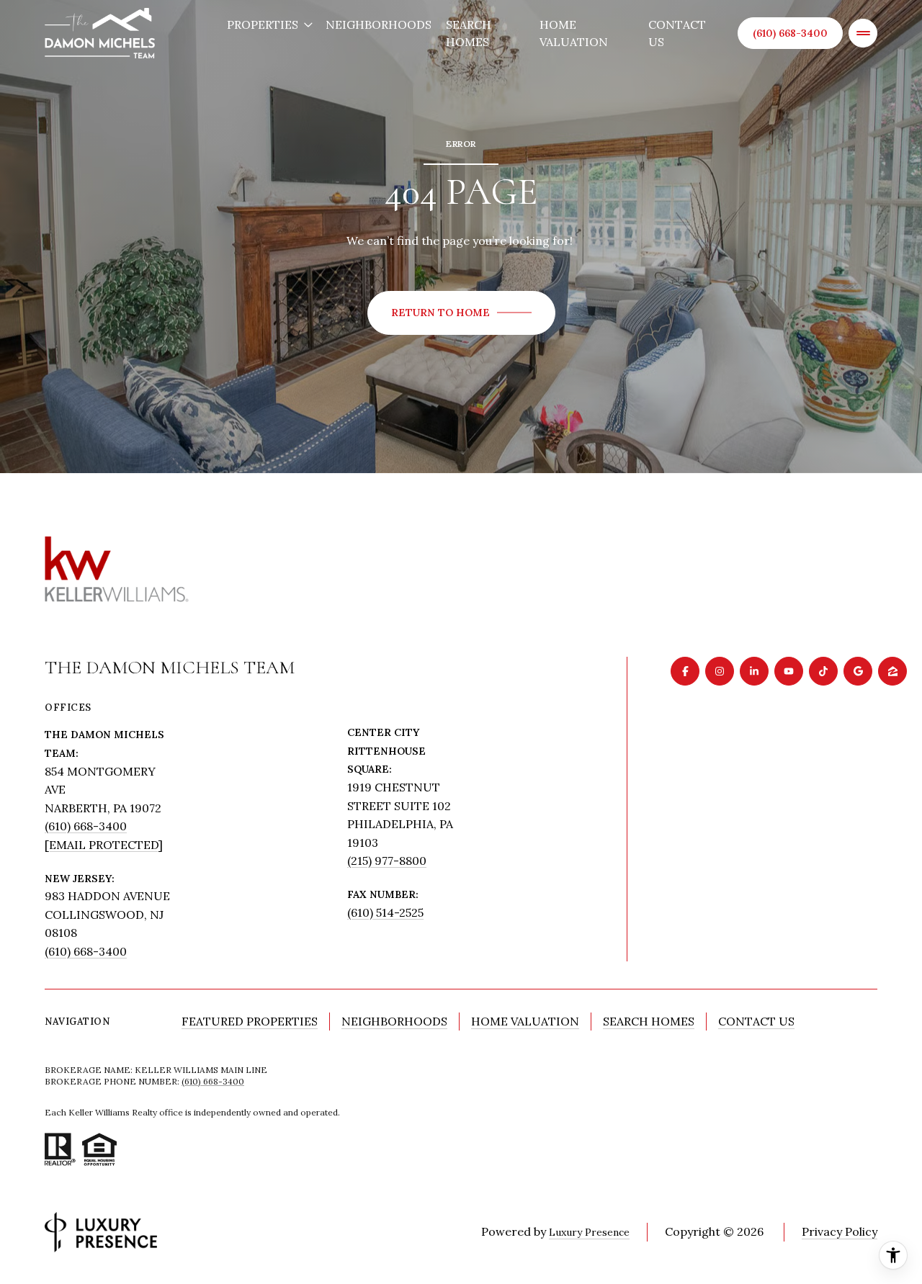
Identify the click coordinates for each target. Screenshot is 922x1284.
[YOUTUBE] (788, 671)
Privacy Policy (839, 1231)
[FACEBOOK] (685, 671)
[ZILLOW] (892, 671)
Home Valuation (574, 33)
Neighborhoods (378, 24)
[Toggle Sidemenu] (863, 33)
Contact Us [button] (756, 1021)
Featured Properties (250, 1021)
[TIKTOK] (823, 671)
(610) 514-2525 (385, 912)
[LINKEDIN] (754, 671)
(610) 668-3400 (790, 33)
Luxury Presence (589, 1232)
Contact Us (677, 33)
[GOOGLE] (857, 671)
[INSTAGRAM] (719, 671)
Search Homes (468, 33)
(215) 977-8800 (386, 860)
